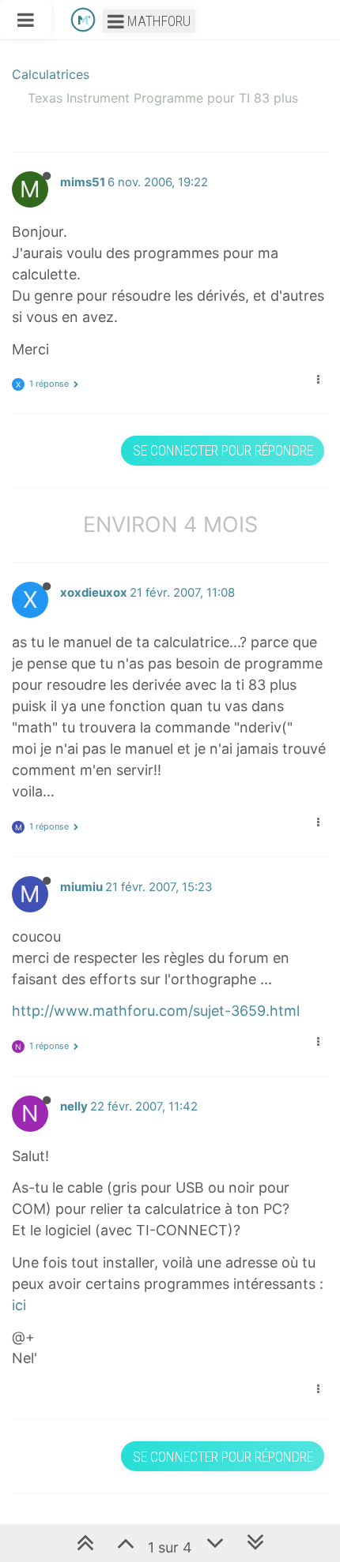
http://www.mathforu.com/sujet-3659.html (156, 1010)
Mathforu (157, 21)
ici (19, 1305)
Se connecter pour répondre (223, 450)
